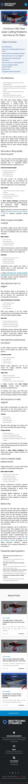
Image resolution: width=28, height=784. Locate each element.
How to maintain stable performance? (10, 66)
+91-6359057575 (14, 764)
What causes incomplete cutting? (13, 53)
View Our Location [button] (13, 713)
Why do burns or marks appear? (13, 62)
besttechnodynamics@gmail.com (14, 753)
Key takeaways (7, 47)
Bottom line (6, 69)
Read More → (22, 633)
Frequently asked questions (11, 71)
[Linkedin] (15, 773)
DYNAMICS (21, 776)
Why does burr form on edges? (12, 56)
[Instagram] (18, 773)
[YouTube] (12, 773)
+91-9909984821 (14, 762)
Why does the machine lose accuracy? (11, 59)
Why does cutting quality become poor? (13, 50)
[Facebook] (9, 773)
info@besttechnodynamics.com (14, 751)
